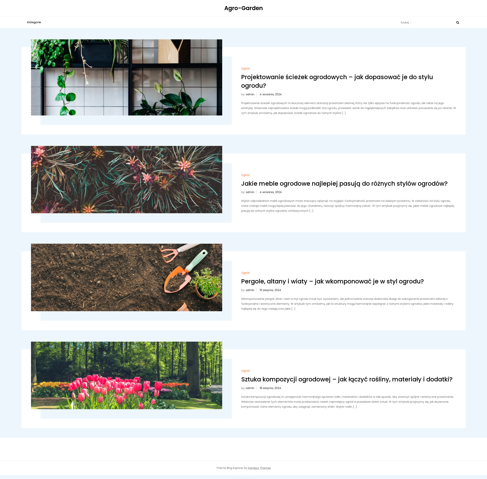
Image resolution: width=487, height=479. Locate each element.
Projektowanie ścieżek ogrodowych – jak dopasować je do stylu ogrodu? (337, 81)
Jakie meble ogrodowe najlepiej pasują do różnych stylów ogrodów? (344, 183)
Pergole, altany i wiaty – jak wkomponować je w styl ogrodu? (332, 281)
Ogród (245, 68)
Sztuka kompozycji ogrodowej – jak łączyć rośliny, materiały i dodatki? (347, 379)
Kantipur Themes (259, 468)
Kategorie (34, 22)
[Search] (458, 22)
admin (250, 94)
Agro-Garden (243, 8)
